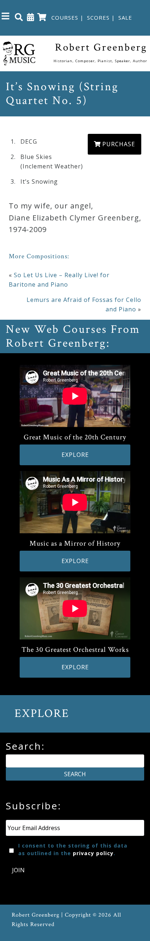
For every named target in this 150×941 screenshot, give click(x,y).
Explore (75, 455)
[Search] (19, 16)
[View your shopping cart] (42, 16)
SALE (125, 17)
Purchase (117, 144)
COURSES (64, 17)
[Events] (30, 16)
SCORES (98, 17)
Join (18, 870)
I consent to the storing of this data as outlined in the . (72, 849)
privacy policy (93, 853)
